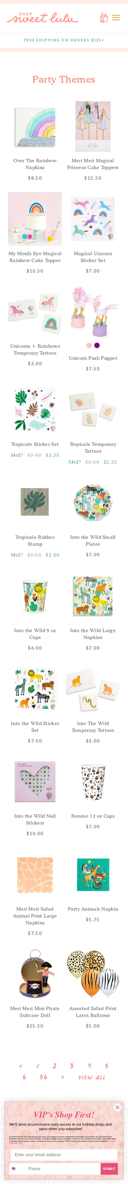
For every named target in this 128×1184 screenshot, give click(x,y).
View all (92, 1077)
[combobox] (18, 1169)
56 (43, 1076)
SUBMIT (109, 1169)
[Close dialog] (117, 1107)
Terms (20, 1143)
